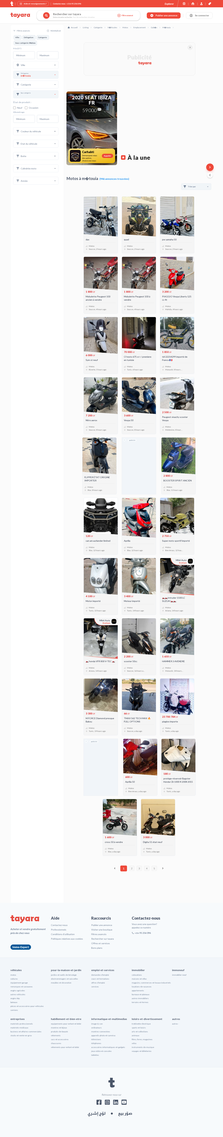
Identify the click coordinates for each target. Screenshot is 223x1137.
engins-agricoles (17, 990)
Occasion (33, 107)
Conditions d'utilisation (63, 934)
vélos (134, 1043)
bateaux (13, 1002)
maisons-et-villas (139, 979)
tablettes (95, 1055)
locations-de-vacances (141, 986)
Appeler (107, 156)
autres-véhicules (17, 994)
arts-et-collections (140, 1031)
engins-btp (15, 998)
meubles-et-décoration (61, 982)
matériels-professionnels (21, 1024)
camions (14, 1010)
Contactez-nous (59, 925)
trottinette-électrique (141, 1024)
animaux (135, 1035)
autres (176, 1018)
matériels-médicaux (19, 1027)
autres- (175, 1024)
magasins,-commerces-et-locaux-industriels (151, 982)
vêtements (56, 1035)
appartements (138, 990)
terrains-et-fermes (140, 1002)
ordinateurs (96, 1027)
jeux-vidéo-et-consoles (101, 1051)
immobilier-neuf (179, 975)
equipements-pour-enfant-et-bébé (66, 1024)
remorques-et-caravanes (21, 986)
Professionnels (58, 929)
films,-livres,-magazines (142, 1039)
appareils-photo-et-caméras (103, 1035)
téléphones (96, 1043)
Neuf (19, 107)
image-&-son (97, 1024)
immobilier (138, 970)
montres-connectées (100, 1031)
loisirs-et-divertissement (147, 1018)
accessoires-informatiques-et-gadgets (108, 1047)
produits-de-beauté (59, 1031)
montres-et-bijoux (59, 1027)
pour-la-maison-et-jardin (66, 970)
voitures (14, 979)
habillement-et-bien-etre (66, 1018)
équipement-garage (19, 982)
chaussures (56, 1043)
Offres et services (100, 943)
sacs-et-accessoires (60, 1039)
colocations (137, 975)
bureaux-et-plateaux (140, 994)
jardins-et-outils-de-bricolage (64, 975)
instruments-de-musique (143, 1047)
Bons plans (96, 947)
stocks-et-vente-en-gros (21, 1035)
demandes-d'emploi (100, 975)
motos (13, 975)
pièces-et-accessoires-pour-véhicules (27, 1006)
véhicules (16, 970)
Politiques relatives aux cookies (67, 938)
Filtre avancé (127, 15)
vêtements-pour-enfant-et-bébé (65, 1047)
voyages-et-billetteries (141, 1051)
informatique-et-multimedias (109, 1018)
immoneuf (178, 970)
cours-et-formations (100, 979)
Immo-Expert (20, 947)
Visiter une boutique (101, 929)
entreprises (17, 1018)
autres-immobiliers (140, 998)
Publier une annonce (101, 925)
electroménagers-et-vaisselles (64, 979)
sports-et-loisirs (139, 1027)
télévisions (96, 1039)
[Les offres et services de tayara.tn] (209, 3)
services (95, 986)
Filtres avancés (98, 934)
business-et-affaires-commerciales (25, 1031)
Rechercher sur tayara (102, 938)
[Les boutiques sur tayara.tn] (184, 3)
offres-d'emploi (98, 982)
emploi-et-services (102, 970)
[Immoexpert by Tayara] (193, 4)
